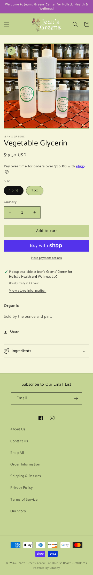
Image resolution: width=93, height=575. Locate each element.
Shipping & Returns (25, 476)
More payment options (46, 258)
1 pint (13, 190)
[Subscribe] (76, 398)
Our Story (18, 511)
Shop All (17, 453)
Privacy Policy (21, 488)
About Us (18, 429)
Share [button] (14, 332)
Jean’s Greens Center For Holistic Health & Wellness (52, 563)
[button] (6, 24)
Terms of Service (24, 500)
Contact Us (19, 441)
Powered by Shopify (46, 568)
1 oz (35, 190)
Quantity (10, 202)
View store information (27, 291)
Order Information (25, 465)
